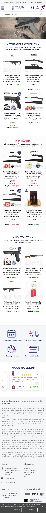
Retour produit (29, 472)
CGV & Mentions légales (9, 493)
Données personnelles (9, 495)
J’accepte (31, 510)
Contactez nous (10, 478)
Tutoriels (27, 474)
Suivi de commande (30, 470)
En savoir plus (15, 510)
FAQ (25, 476)
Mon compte (28, 468)
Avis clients (5, 497)
